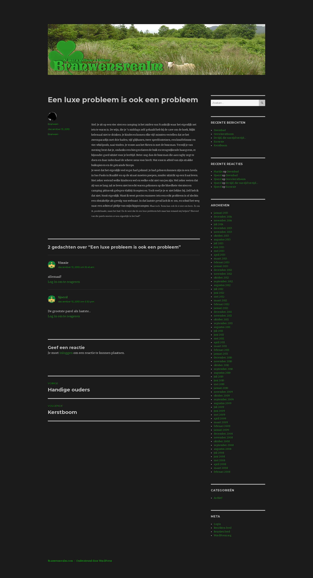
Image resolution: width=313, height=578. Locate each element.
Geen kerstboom (224, 134)
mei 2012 (219, 296)
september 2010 (223, 369)
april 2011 (219, 342)
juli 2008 (219, 452)
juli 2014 (218, 224)
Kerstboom (220, 145)
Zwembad (220, 130)
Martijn (218, 171)
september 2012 (223, 281)
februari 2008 (222, 471)
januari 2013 (221, 266)
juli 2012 (218, 289)
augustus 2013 (222, 239)
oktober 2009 (222, 395)
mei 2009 (219, 414)
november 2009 (223, 391)
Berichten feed (222, 527)
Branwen (53, 124)
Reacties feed (222, 531)
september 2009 (224, 399)
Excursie (219, 141)
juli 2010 (218, 376)
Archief (218, 497)
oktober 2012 (221, 277)
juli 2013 (218, 243)
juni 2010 (219, 380)
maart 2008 (221, 468)
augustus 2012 (222, 285)
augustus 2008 (222, 449)
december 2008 (223, 433)
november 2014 (223, 220)
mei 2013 (219, 251)
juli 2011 (218, 331)
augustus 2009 (222, 403)
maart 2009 (221, 422)
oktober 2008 (222, 441)
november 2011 (223, 315)
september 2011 (223, 323)
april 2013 (219, 254)
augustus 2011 (222, 327)
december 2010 (223, 357)
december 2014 (223, 216)
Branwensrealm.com (60, 560)
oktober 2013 (221, 235)
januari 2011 (221, 353)
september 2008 (224, 445)
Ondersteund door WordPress (94, 560)
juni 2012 (219, 292)
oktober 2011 (221, 319)
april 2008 (220, 464)
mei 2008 (219, 460)
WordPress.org (222, 535)
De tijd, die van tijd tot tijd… (230, 137)
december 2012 (223, 270)
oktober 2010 (221, 365)
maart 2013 (220, 258)
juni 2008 (219, 456)
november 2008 (223, 437)
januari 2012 (221, 308)
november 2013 (223, 232)
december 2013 (223, 228)
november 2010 (223, 361)
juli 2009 (219, 407)
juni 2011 (219, 334)
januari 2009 (221, 430)
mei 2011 (219, 338)
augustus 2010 (222, 372)
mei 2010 (219, 384)
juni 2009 (219, 410)
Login (217, 524)
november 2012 (223, 273)
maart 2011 (220, 346)
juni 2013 (219, 247)
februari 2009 (222, 426)
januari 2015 (221, 212)
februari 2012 (221, 304)
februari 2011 (221, 350)
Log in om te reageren (64, 282)
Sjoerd (63, 297)
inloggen (66, 353)
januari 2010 (221, 388)
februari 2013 (221, 262)
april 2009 (220, 418)
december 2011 (223, 311)
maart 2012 (220, 300)
